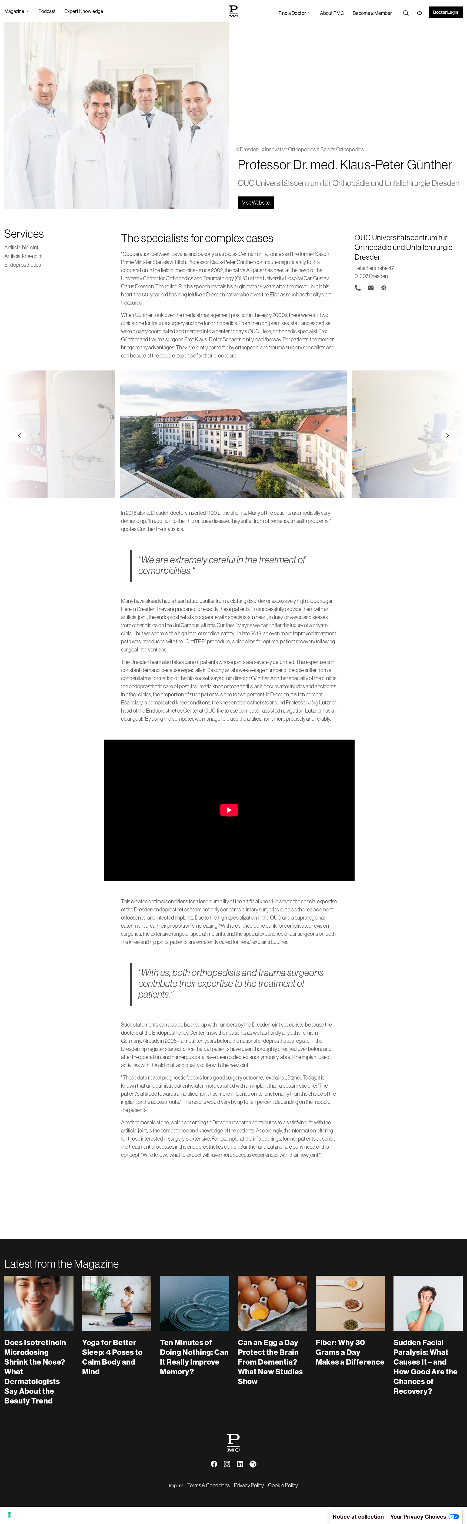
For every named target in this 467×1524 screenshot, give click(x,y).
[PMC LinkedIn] (240, 1464)
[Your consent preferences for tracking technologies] (9, 1514)
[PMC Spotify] (253, 1464)
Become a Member (372, 13)
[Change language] (419, 13)
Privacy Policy (249, 1485)
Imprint (176, 1485)
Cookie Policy (283, 1485)
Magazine (14, 11)
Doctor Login (445, 12)
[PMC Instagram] (227, 1464)
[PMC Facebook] (214, 1464)
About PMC (332, 13)
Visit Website (256, 202)
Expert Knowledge (83, 11)
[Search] (406, 13)
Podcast (47, 11)
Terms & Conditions (208, 1485)
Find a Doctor (292, 13)
